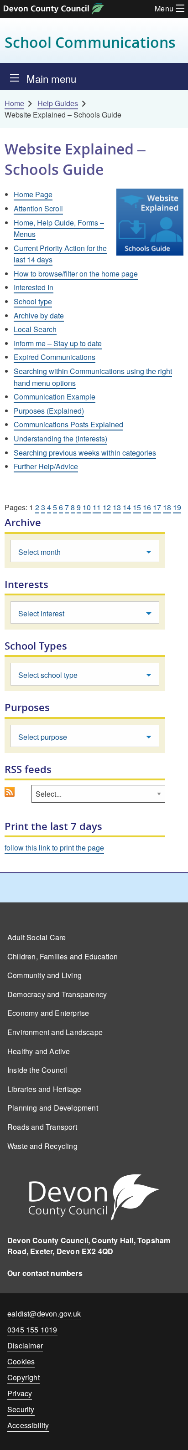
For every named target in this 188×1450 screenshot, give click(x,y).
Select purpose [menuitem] (42, 737)
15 (137, 507)
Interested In (33, 287)
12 (107, 507)
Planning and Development (52, 1107)
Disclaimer (25, 1345)
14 (127, 507)
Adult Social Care (36, 937)
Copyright (23, 1377)
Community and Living (44, 975)
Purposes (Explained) (49, 410)
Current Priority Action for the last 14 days (60, 254)
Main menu (51, 78)
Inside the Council (37, 1070)
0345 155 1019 (32, 1331)
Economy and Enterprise (48, 1013)
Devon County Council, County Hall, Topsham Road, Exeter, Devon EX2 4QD (88, 1245)
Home (14, 103)
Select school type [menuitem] (48, 675)
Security (21, 1409)
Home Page (33, 194)
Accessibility (28, 1425)
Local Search (35, 329)
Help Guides (57, 103)
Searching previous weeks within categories (85, 452)
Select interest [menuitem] (41, 613)
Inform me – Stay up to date (58, 343)
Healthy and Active (38, 1051)
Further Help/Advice (46, 466)
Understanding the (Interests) (60, 438)
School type (33, 301)
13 (117, 507)
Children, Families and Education (62, 956)
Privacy (19, 1393)
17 (157, 507)
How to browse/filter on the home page (76, 273)
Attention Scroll (38, 208)
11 (97, 507)
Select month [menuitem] (39, 552)
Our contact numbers (45, 1273)
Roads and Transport (42, 1127)
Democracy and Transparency (57, 994)
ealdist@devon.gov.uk (44, 1313)
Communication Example (54, 396)
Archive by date (39, 315)
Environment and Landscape (55, 1032)
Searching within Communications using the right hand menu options (93, 377)
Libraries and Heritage (44, 1089)
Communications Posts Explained (68, 424)
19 (177, 507)
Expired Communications (54, 357)
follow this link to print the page (54, 847)
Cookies (21, 1361)
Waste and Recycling (42, 1146)
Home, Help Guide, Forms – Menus (59, 228)
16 (147, 507)
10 (87, 507)
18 (167, 507)
